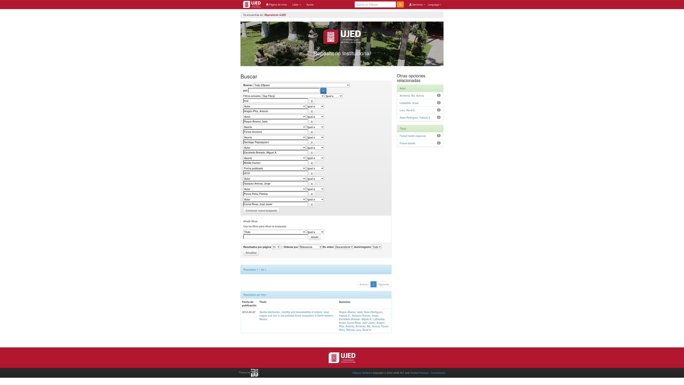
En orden (328, 247)
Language (433, 4)
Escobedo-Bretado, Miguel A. (355, 319)
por (245, 90)
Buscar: (248, 85)
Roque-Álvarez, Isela (350, 312)
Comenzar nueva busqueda (261, 210)
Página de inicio (277, 4)
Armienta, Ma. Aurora (367, 326)
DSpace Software (362, 372)
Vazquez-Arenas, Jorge (365, 315)
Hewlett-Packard (419, 372)
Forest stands (407, 143)
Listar (295, 4)
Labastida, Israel (409, 103)
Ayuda (310, 4)
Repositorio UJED (275, 15)
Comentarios (438, 372)
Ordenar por (291, 247)
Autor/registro (362, 247)
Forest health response (413, 136)
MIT (402, 372)
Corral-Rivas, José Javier (361, 322)
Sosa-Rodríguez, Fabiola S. (415, 117)
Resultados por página (257, 247)
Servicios (417, 4)
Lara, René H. (364, 330)
